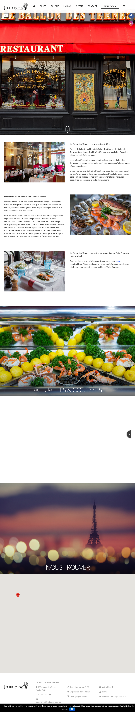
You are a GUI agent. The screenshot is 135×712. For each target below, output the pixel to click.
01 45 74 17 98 (44, 695)
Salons (67, 6)
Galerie (55, 6)
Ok (72, 709)
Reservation (110, 6)
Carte (43, 6)
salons (118, 261)
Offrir (79, 6)
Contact (92, 6)
